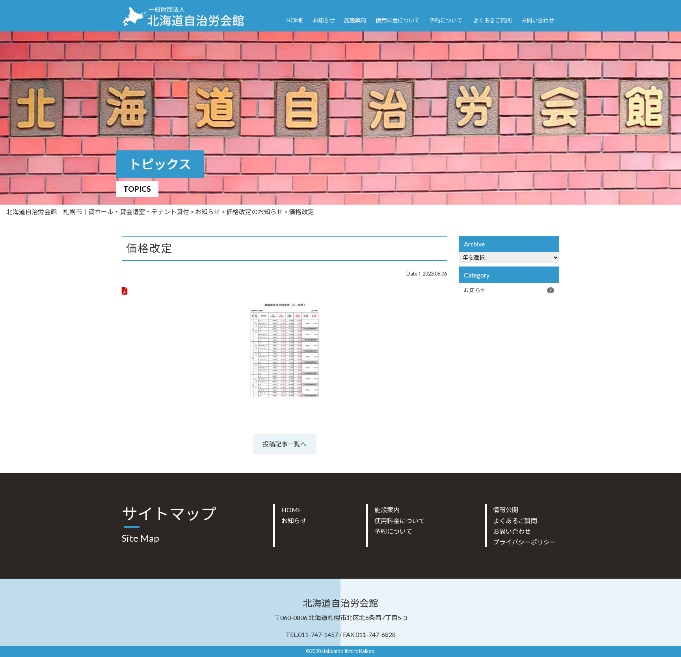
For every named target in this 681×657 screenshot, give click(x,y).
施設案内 (355, 20)
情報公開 (505, 509)
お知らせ (324, 20)
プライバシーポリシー (524, 542)
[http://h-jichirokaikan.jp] (183, 14)
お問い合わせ (537, 20)
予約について (445, 20)
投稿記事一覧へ (284, 444)
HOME (295, 20)
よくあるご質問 (492, 20)
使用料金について (398, 20)
